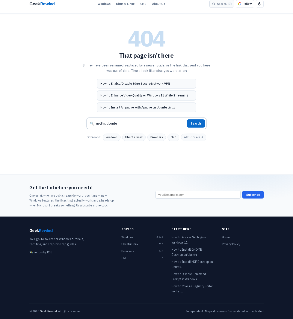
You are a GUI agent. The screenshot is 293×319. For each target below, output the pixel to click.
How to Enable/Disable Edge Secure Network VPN (135, 84)
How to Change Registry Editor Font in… (192, 288)
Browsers (156, 137)
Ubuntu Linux (125, 4)
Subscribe (253, 194)
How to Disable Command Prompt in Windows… (189, 276)
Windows (104, 4)
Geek (41, 230)
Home (226, 237)
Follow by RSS (40, 252)
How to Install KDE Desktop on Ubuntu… (192, 264)
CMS (143, 4)
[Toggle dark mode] (260, 4)
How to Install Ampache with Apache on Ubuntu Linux (137, 107)
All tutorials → (193, 137)
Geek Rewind (48, 311)
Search (196, 123)
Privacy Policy (231, 244)
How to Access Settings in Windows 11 (189, 240)
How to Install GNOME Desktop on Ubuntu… (187, 252)
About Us (158, 4)
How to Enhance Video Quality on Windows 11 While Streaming (144, 95)
